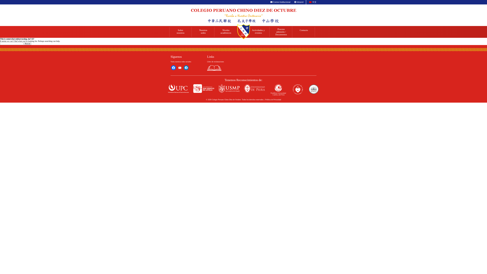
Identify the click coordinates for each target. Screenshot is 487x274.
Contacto (304, 30)
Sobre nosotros (180, 31)
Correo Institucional (281, 2)
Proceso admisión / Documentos (281, 32)
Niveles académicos (226, 31)
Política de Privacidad (273, 100)
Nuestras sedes (203, 31)
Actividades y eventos (258, 31)
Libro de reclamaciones (215, 62)
